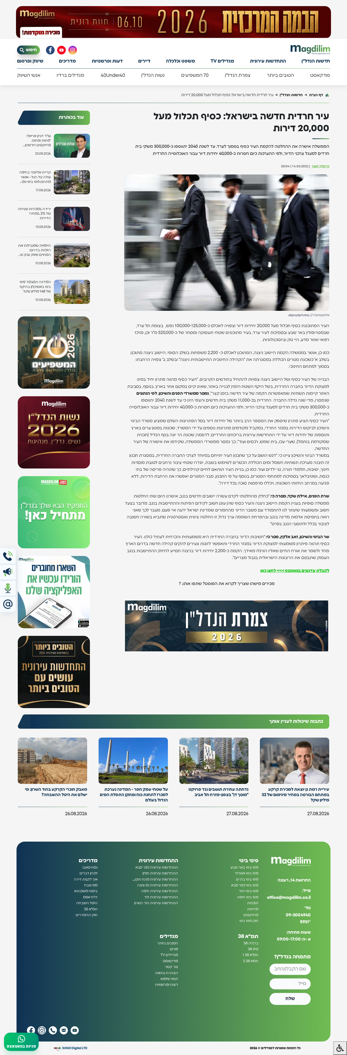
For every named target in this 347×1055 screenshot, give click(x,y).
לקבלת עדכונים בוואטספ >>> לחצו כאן (294, 571)
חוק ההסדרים (87, 915)
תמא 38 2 (250, 961)
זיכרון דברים (89, 873)
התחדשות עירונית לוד (161, 897)
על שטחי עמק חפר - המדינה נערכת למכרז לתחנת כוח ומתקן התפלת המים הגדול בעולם (134, 794)
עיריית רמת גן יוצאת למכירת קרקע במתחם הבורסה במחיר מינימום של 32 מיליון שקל (295, 794)
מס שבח (91, 885)
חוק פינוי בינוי (248, 921)
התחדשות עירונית (268, 61)
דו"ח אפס (90, 897)
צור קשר (171, 967)
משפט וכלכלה (180, 61)
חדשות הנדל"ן (316, 61)
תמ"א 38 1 (250, 955)
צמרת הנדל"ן (237, 75)
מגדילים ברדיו (70, 75)
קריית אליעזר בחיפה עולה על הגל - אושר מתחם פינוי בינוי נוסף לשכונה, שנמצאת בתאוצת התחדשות (35, 177)
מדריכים (67, 61)
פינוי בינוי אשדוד (246, 873)
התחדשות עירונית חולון (160, 873)
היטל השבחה (87, 903)
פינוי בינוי (248, 860)
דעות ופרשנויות (107, 61)
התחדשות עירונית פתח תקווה (155, 879)
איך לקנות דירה (86, 879)
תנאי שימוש (169, 979)
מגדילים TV (222, 61)
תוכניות (252, 903)
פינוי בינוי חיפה (247, 897)
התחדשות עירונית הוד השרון (156, 903)
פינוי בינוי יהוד (248, 891)
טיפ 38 (253, 949)
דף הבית (316, 95)
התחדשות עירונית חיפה (159, 891)
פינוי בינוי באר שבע (244, 867)
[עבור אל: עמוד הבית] (310, 49)
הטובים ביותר (280, 75)
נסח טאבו (90, 867)
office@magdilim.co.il (289, 898)
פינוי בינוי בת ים (247, 879)
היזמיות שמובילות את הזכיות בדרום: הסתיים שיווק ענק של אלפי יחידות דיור (34, 250)
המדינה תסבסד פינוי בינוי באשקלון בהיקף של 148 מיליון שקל (35, 286)
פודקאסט (320, 75)
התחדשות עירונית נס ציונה (157, 885)
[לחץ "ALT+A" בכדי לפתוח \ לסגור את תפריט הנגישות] (340, 1048)
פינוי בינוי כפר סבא (244, 885)
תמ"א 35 (91, 909)
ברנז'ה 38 (251, 943)
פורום (174, 949)
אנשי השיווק (28, 75)
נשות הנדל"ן (153, 75)
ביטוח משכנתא (86, 891)
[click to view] (173, 22)
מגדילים (169, 936)
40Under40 (113, 75)
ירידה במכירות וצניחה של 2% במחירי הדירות (34, 213)
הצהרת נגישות (166, 973)
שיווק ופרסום (30, 61)
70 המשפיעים (195, 75)
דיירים (144, 61)
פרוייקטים (250, 915)
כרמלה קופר (320, 166)
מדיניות (252, 909)
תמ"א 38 (248, 936)
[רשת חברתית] (72, 50)
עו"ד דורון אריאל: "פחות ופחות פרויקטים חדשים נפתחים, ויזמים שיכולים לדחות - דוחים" (38, 141)
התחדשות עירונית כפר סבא (156, 867)
